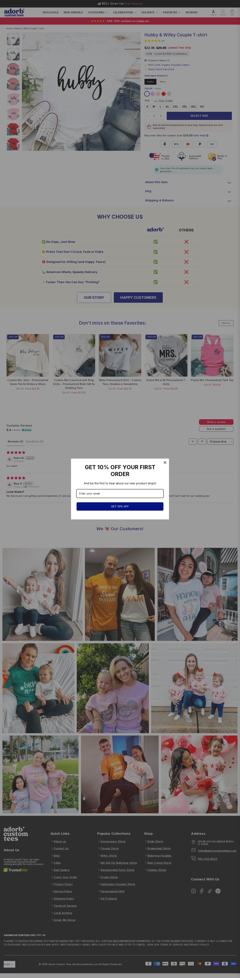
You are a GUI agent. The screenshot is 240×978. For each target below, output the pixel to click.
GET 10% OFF (120, 506)
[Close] (165, 462)
